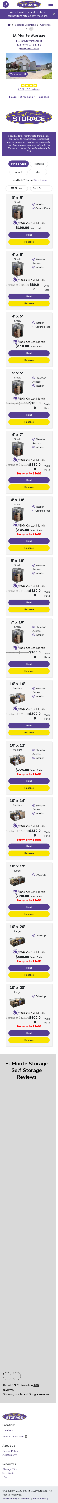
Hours (13, 97)
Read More (26, 1314)
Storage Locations (25, 25)
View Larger (16, 74)
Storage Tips (9, 1469)
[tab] (19, 164)
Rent (29, 235)
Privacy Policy (10, 1451)
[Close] (54, 14)
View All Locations (13, 1436)
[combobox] (41, 188)
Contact (44, 97)
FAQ (5, 1477)
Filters (18, 188)
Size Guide (40, 180)
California (45, 25)
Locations (7, 1430)
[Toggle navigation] (50, 4)
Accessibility (9, 1455)
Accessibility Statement (17, 1498)
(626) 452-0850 (29, 48)
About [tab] (18, 172)
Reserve (29, 242)
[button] (9, 66)
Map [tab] (37, 172)
